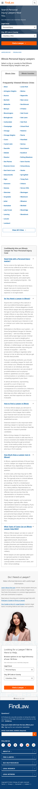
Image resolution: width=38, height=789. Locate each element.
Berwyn (6, 109)
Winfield (23, 206)
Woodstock (24, 214)
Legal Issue (5, 24)
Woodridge (24, 210)
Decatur (6, 157)
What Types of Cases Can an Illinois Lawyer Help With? (18, 528)
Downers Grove (9, 166)
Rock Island (24, 148)
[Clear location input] (35, 36)
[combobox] (19, 27)
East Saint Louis (9, 170)
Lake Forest (8, 210)
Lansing (6, 214)
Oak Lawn (24, 118)
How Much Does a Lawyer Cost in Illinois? (17, 456)
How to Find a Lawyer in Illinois (16, 404)
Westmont (24, 197)
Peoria (22, 135)
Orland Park (24, 126)
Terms (3, 784)
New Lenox (24, 100)
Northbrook (24, 104)
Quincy (22, 144)
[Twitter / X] (15, 745)
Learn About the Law (8, 588)
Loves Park (24, 87)
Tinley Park (24, 179)
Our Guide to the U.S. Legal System (13, 604)
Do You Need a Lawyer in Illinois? (17, 299)
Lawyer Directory (6, 52)
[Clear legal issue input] (35, 27)
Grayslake (7, 197)
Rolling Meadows (26, 157)
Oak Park (23, 122)
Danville (7, 148)
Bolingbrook (8, 118)
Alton (6, 87)
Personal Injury (17, 52)
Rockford (23, 153)
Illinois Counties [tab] (28, 73)
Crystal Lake (8, 144)
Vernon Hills (24, 188)
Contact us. (8, 721)
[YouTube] (9, 745)
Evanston (7, 184)
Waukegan (24, 192)
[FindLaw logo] (10, 2)
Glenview (7, 192)
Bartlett (6, 100)
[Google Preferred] (33, 745)
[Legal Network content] (34, 774)
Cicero (6, 140)
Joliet (5, 201)
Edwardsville (8, 175)
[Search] (35, 3)
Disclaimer (18, 784)
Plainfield (23, 140)
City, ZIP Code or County (9, 32)
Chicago (6, 131)
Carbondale (8, 122)
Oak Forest (24, 113)
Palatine (23, 131)
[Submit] (35, 734)
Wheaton (23, 201)
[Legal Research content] (34, 769)
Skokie (22, 170)
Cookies (26, 784)
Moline (22, 91)
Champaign (8, 126)
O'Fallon (23, 109)
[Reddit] (27, 745)
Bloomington (8, 113)
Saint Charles (25, 162)
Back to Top (19, 698)
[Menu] (2, 2)
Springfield (24, 175)
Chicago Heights (9, 135)
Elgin (5, 179)
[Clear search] (32, 670)
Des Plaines (8, 162)
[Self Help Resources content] (34, 763)
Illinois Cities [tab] (10, 73)
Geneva (6, 188)
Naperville (24, 96)
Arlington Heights (10, 91)
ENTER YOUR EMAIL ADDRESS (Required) (13, 730)
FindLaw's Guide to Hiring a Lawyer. (13, 600)
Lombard (7, 223)
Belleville (7, 104)
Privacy (10, 784)
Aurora (6, 96)
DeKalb (6, 153)
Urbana (23, 184)
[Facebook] (3, 745)
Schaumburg (25, 166)
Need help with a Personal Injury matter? (17, 260)
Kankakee (7, 206)
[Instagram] (21, 745)
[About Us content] (34, 751)
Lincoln (6, 219)
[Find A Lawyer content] (34, 757)
